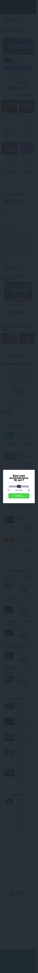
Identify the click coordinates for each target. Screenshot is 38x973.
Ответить (18, 496)
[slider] (19, 486)
